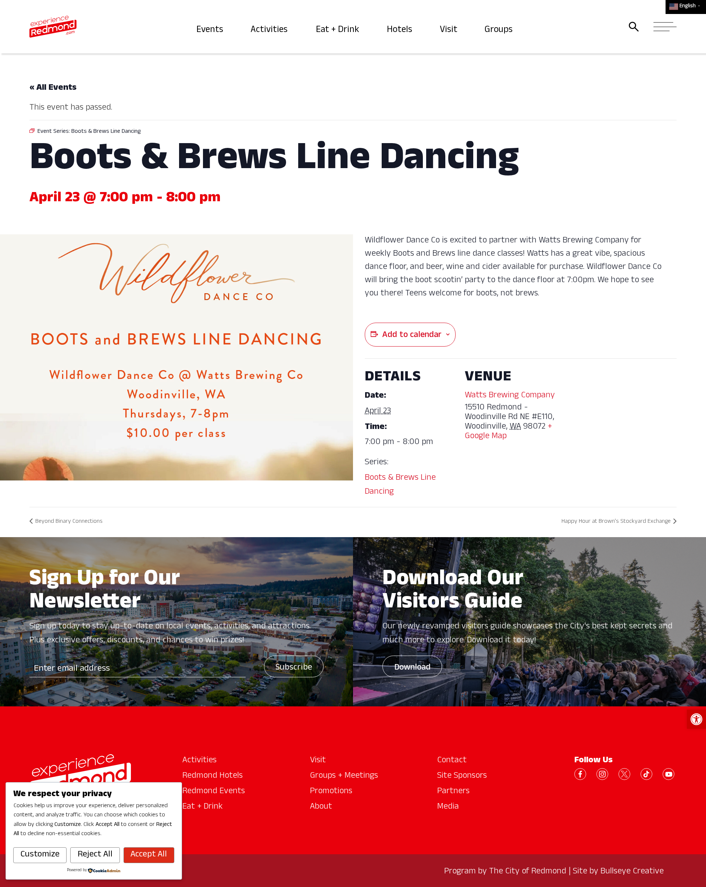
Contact (452, 760)
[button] (696, 719)
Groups (499, 30)
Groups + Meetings (344, 776)
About (321, 807)
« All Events (52, 88)
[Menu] (662, 26)
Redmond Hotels (212, 776)
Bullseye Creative (632, 872)
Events (210, 30)
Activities (270, 30)
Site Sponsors (462, 776)
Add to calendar (412, 335)
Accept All (149, 855)
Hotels (400, 30)
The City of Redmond (527, 872)
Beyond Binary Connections (69, 522)
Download (412, 668)
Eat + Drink (338, 30)
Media (448, 807)
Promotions (331, 791)
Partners (453, 791)
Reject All (95, 855)
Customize (40, 855)
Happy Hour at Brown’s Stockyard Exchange (616, 522)
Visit (449, 30)
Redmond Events (213, 791)
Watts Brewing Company (510, 395)
